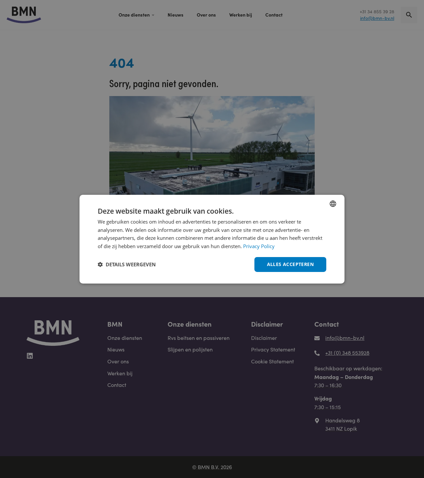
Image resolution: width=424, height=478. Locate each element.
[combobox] (333, 203)
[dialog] (212, 238)
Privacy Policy (259, 246)
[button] (127, 264)
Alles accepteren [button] (290, 264)
